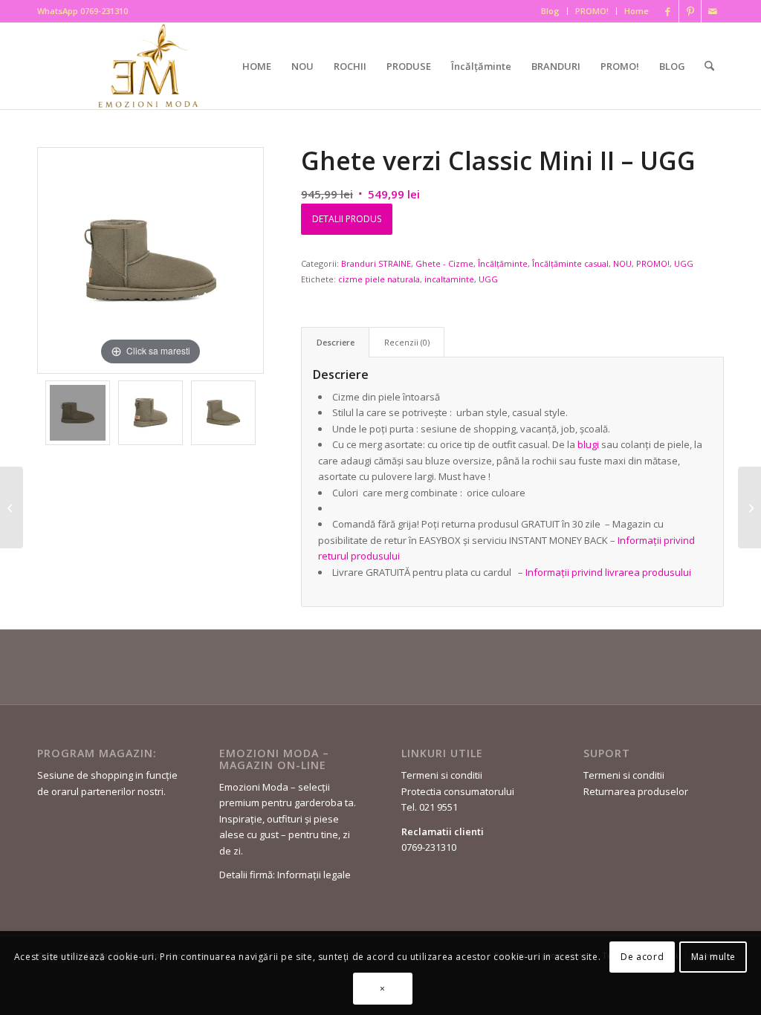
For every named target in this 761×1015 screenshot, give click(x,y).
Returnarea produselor (635, 791)
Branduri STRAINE (376, 263)
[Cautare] (709, 66)
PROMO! (592, 10)
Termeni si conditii (441, 775)
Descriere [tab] (335, 342)
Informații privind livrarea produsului (608, 572)
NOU (622, 263)
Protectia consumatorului (457, 791)
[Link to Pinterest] (690, 11)
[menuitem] (551, 11)
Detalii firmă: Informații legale (285, 874)
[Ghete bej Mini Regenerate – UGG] (11, 507)
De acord (642, 956)
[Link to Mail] (713, 11)
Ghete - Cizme (444, 263)
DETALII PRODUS (346, 219)
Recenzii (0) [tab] (407, 342)
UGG (683, 263)
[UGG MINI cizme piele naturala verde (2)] (223, 412)
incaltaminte (449, 279)
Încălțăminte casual (570, 263)
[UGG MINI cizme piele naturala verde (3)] (150, 412)
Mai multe (713, 956)
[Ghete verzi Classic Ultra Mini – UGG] (749, 507)
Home (636, 10)
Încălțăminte (503, 263)
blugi (588, 444)
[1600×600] (151, 65)
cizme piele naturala (379, 279)
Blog (550, 10)
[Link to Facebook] (668, 11)
